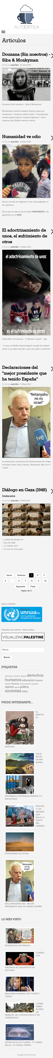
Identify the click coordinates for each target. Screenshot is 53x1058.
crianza (23, 676)
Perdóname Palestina (17, 853)
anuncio (17, 676)
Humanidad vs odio (21, 136)
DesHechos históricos (17, 945)
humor (8, 684)
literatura (15, 684)
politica (24, 686)
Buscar (7, 657)
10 (45, 581)
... (12, 581)
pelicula (17, 687)
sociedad (13, 691)
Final (33, 586)
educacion (28, 680)
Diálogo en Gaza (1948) (24, 490)
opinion (9, 686)
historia (39, 680)
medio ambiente (25, 684)
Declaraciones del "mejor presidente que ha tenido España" (24, 373)
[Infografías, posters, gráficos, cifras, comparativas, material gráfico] (23, 637)
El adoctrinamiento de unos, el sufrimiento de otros (24, 236)
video (25, 691)
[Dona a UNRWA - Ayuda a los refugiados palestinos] (21, 614)
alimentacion (9, 676)
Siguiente (20, 586)
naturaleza (34, 684)
